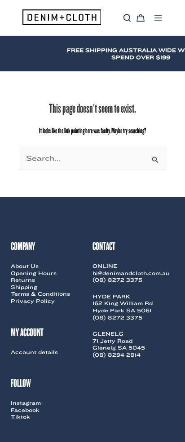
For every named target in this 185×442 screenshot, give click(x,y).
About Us (25, 266)
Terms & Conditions (40, 293)
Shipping (24, 287)
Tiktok (20, 416)
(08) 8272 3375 (117, 279)
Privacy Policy (33, 301)
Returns (23, 279)
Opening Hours (34, 273)
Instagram (26, 402)
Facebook (25, 410)
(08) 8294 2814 (116, 354)
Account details (34, 352)
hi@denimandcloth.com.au (131, 273)
